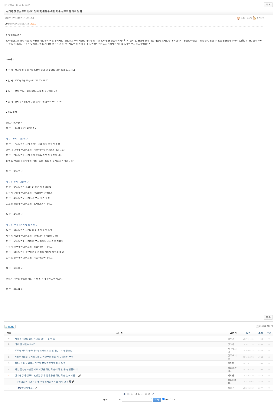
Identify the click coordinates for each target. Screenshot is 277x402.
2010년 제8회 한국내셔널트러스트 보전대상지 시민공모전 (43, 350)
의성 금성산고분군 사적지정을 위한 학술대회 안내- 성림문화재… (47, 369)
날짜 (248, 332)
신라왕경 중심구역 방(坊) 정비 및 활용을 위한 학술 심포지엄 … (46, 375)
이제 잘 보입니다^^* (25, 344)
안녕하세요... (27, 387)
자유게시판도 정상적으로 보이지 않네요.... (36, 338)
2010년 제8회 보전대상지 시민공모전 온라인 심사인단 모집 (44, 357)
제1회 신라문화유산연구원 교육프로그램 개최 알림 (40, 363)
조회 (260, 332)
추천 (269, 332)
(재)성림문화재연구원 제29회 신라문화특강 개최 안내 (41, 381)
